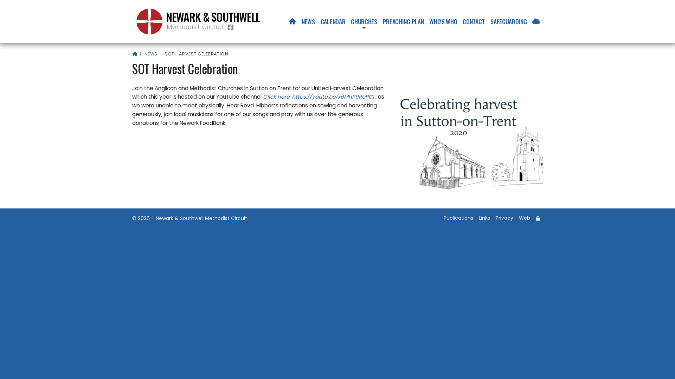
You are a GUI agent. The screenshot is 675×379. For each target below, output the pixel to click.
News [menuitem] (308, 21)
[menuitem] (292, 21)
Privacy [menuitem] (504, 217)
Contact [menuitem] (474, 21)
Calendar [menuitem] (333, 21)
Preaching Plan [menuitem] (403, 21)
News (151, 54)
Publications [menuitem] (458, 217)
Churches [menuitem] (364, 21)
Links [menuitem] (484, 217)
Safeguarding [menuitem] (508, 21)
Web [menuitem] (524, 217)
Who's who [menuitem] (443, 21)
